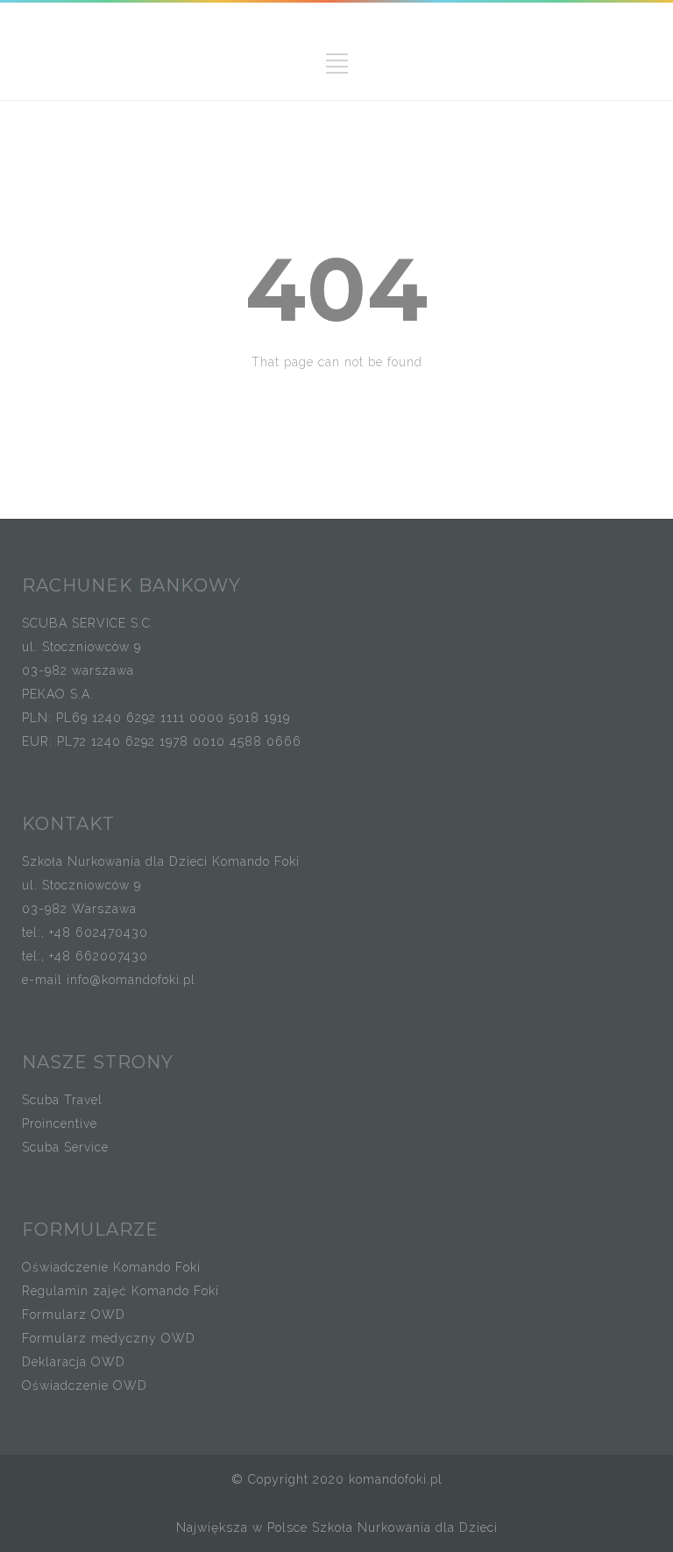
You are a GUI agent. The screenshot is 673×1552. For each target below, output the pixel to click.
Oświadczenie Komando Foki (111, 1267)
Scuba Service (65, 1147)
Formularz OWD (73, 1315)
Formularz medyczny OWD (108, 1338)
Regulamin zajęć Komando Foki (120, 1291)
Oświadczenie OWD (84, 1385)
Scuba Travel (62, 1100)
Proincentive (59, 1123)
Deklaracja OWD (73, 1362)
